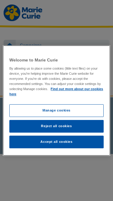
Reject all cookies (56, 126)
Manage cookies (56, 110)
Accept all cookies (56, 141)
